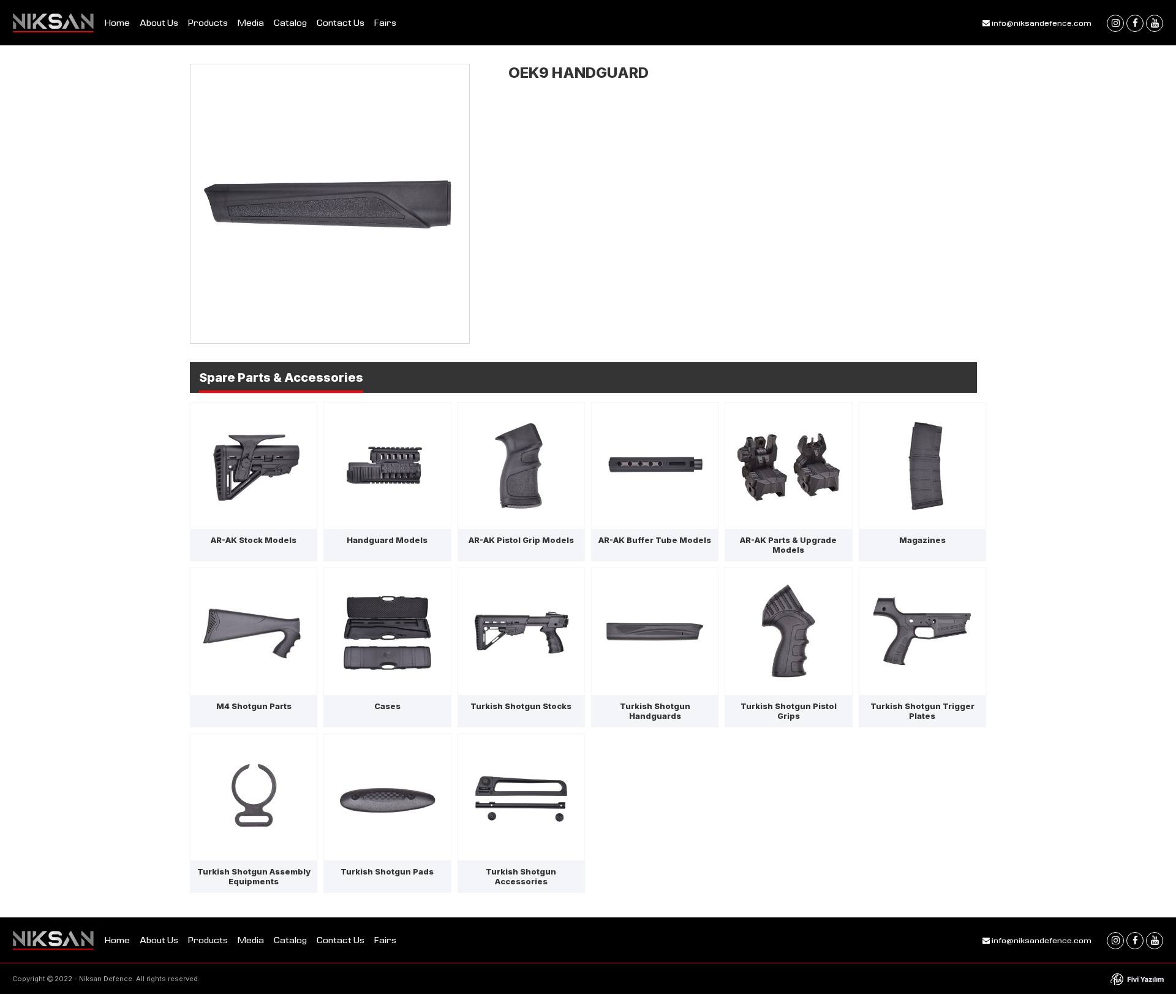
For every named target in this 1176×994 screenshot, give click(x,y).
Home (117, 23)
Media (251, 23)
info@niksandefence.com (1040, 22)
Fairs (385, 23)
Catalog (290, 23)
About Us (159, 23)
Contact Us (340, 23)
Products (208, 23)
